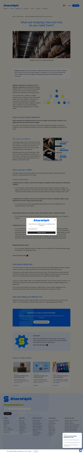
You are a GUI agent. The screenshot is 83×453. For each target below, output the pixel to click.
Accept (35, 451)
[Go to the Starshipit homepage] (41, 220)
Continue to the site (41, 232)
